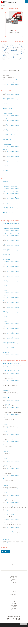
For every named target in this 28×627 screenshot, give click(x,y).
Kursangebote (6, 181)
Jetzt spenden (14, 567)
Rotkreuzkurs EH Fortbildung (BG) (10, 186)
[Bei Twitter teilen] (2, 551)
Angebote (14, 591)
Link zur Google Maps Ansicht (12, 84)
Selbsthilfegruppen (7, 139)
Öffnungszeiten (14, 605)
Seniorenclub (6, 352)
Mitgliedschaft (6, 118)
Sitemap (14, 606)
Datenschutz (14, 609)
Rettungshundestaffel (8, 129)
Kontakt (14, 603)
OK (23, 624)
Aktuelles (14, 593)
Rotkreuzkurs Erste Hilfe (8, 207)
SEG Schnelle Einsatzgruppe (9, 332)
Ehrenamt (5, 103)
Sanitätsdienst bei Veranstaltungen (10, 134)
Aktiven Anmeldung (14, 577)
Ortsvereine (5, 264)
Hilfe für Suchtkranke (7, 108)
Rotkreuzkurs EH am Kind (8, 202)
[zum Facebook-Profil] (8, 619)
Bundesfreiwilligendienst (8, 98)
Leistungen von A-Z (14, 594)
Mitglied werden (14, 576)
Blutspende (5, 93)
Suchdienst (5, 165)
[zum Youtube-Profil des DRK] (16, 619)
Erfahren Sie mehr (15, 625)
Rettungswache (6, 326)
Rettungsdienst (6, 124)
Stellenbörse (14, 580)
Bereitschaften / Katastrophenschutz (11, 223)
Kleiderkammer (6, 254)
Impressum (14, 608)
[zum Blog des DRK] (19, 619)
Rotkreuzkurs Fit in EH (8, 212)
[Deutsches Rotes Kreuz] (4, 2)
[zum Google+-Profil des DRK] (13, 619)
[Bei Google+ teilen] (8, 551)
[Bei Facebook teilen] (5, 551)
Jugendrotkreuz (6, 238)
